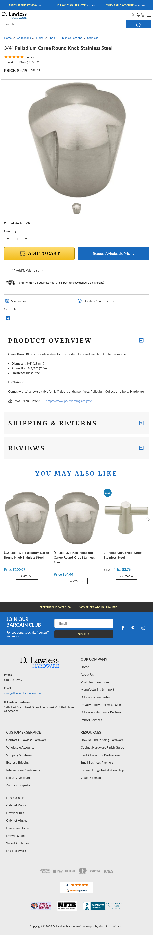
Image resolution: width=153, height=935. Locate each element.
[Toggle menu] (148, 14)
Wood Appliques (17, 843)
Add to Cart (26, 576)
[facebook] (123, 628)
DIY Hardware (16, 850)
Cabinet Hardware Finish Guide (102, 747)
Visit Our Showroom (95, 682)
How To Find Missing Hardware (102, 740)
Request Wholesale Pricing (113, 253)
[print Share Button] (37, 319)
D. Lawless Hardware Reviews (101, 712)
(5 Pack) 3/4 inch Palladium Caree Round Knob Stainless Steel (74, 557)
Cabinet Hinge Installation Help (102, 770)
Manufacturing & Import (97, 689)
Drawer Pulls (15, 813)
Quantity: (10, 231)
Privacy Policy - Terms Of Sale (101, 704)
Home (85, 667)
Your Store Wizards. (111, 926)
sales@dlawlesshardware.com (22, 693)
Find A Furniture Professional (101, 755)
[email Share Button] (22, 319)
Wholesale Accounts (20, 747)
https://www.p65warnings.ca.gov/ (69, 401)
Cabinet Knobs (16, 805)
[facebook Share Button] (8, 319)
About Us (87, 674)
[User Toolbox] (132, 15)
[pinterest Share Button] (51, 319)
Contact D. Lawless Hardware (26, 740)
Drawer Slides (15, 835)
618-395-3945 (13, 679)
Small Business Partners (97, 762)
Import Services (91, 719)
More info (28, 5)
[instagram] (143, 628)
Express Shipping (17, 762)
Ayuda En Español (18, 785)
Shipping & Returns (19, 755)
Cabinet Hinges (16, 820)
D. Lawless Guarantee (95, 697)
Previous (4, 519)
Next (148, 519)
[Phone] (138, 15)
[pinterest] (133, 628)
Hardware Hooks (17, 828)
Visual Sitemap (91, 777)
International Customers (23, 770)
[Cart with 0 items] (142, 15)
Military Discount (18, 777)
